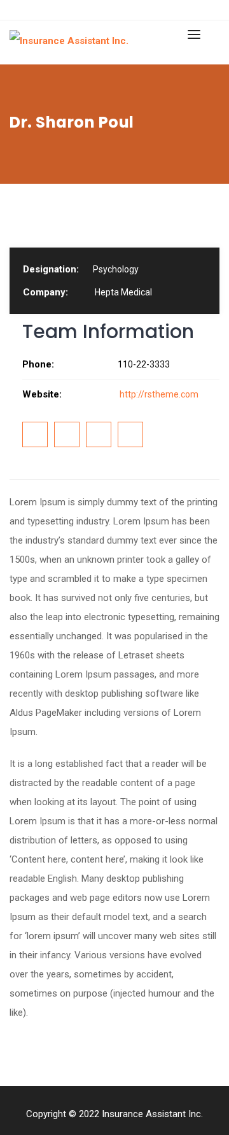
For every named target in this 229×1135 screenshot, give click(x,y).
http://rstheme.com (158, 394)
